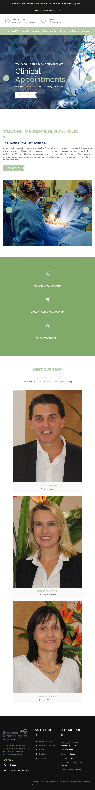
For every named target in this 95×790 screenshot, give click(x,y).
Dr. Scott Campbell (47, 479)
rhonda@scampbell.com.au (19, 764)
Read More (8, 754)
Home (6, 31)
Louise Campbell (47, 585)
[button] (6, 75)
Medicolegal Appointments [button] (54, 31)
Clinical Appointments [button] (30, 31)
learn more (13, 162)
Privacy (41, 743)
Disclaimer (43, 747)
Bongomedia (39, 778)
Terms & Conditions (46, 739)
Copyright (42, 752)
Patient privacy (45, 735)
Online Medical (75, 775)
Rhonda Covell (47, 690)
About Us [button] (15, 31)
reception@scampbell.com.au (49, 10)
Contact (85, 31)
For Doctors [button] (74, 31)
